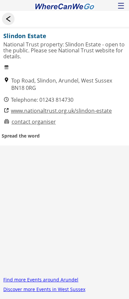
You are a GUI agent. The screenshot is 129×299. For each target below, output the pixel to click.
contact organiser (34, 121)
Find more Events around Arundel (40, 279)
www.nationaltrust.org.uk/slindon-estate (61, 110)
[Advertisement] (64, 210)
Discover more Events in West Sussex (44, 289)
